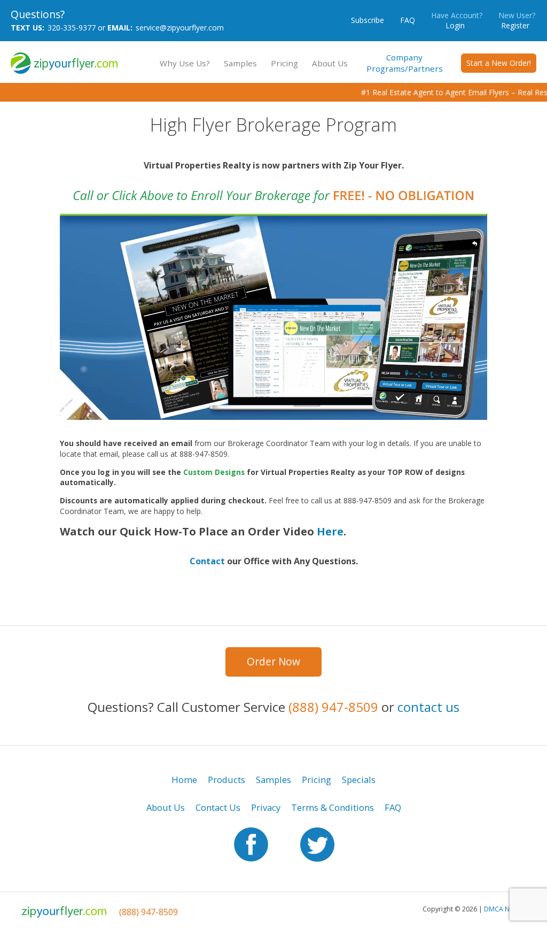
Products (226, 779)
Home (184, 779)
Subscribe (367, 20)
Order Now (273, 661)
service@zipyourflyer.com (180, 27)
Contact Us (218, 807)
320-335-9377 (72, 27)
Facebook (251, 844)
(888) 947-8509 (333, 707)
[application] (273, 299)
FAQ (407, 20)
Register (516, 20)
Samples (240, 63)
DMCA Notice (504, 909)
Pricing (284, 63)
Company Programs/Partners (404, 63)
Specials (359, 779)
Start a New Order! (498, 63)
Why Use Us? (185, 63)
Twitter (317, 844)
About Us (330, 63)
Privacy (265, 807)
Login (456, 20)
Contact (207, 561)
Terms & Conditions (332, 807)
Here (330, 531)
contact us (428, 707)
